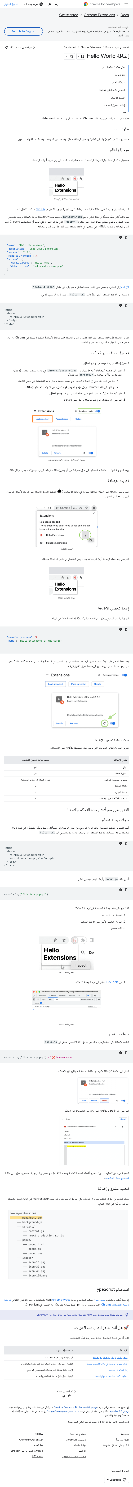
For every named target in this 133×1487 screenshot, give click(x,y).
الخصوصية (116, 1470)
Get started (68, 15)
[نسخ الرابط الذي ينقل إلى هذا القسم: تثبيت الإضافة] (103, 481)
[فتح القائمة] (126, 4)
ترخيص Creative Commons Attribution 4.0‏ (75, 1407)
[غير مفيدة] (6, 47)
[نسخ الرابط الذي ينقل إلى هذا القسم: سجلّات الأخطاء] (105, 1034)
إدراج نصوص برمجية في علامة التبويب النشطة (107, 1363)
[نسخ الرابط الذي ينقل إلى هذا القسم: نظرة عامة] (110, 129)
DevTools (112, 982)
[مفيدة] (12, 47)
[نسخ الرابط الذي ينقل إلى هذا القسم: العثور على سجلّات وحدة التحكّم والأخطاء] (62, 810)
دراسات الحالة (80, 1445)
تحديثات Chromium (76, 1439)
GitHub (40, 209)
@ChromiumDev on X (31, 1439)
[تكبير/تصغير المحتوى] (103, 68)
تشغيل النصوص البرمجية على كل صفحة (110, 1357)
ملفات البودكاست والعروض (74, 1456)
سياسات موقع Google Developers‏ (63, 1411)
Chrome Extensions (99, 15)
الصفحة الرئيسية (122, 47)
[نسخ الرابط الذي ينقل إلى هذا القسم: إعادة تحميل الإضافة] (94, 608)
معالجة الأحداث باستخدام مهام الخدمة (111, 1376)
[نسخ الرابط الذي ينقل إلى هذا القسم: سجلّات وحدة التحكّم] (98, 820)
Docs (125, 15)
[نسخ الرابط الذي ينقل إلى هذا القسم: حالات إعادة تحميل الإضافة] (91, 740)
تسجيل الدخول (11, 4)
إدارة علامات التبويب (118, 1369)
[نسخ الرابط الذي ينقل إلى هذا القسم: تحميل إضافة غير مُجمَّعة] (87, 353)
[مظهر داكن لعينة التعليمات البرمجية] (120, 237)
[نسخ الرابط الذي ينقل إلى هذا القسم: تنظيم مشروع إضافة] (94, 1189)
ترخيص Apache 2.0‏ (119, 1411)
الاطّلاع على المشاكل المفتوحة (116, 1445)
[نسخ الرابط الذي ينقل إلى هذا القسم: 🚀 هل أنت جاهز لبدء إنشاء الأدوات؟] (69, 1328)
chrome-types (61, 1300)
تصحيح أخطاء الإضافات (117, 1178)
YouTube (38, 1445)
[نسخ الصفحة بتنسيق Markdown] (72, 56)
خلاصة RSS (37, 1456)
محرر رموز (99, 1300)
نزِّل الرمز (124, 287)
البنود (126, 1470)
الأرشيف (82, 1450)
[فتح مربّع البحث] (56, 4)
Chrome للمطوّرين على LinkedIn (27, 1450)
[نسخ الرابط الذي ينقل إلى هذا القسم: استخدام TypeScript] (91, 1290)
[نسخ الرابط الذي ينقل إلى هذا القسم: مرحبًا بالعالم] (106, 150)
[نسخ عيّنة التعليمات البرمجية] (126, 237)
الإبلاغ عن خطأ (122, 1439)
